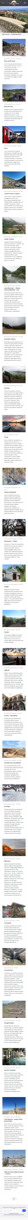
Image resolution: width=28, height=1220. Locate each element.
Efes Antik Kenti (9, 61)
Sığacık (6, 670)
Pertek (6, 632)
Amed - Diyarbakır (10, 716)
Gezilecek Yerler (16, 34)
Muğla (6, 587)
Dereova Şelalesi (10, 492)
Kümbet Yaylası (10, 339)
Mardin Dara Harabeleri (12, 763)
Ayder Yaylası (9, 239)
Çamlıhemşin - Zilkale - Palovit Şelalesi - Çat (12, 289)
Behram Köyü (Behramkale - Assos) (13, 1173)
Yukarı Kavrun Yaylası (12, 194)
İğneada (7, 861)
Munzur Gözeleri (10, 1070)
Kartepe (7, 806)
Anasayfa (7, 34)
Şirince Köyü (8, 106)
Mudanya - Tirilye (10, 541)
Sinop (6, 437)
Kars (6, 148)
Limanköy (7, 923)
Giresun (7, 388)
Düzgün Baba (9, 1023)
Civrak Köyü (8, 970)
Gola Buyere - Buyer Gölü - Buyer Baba (13, 1120)
